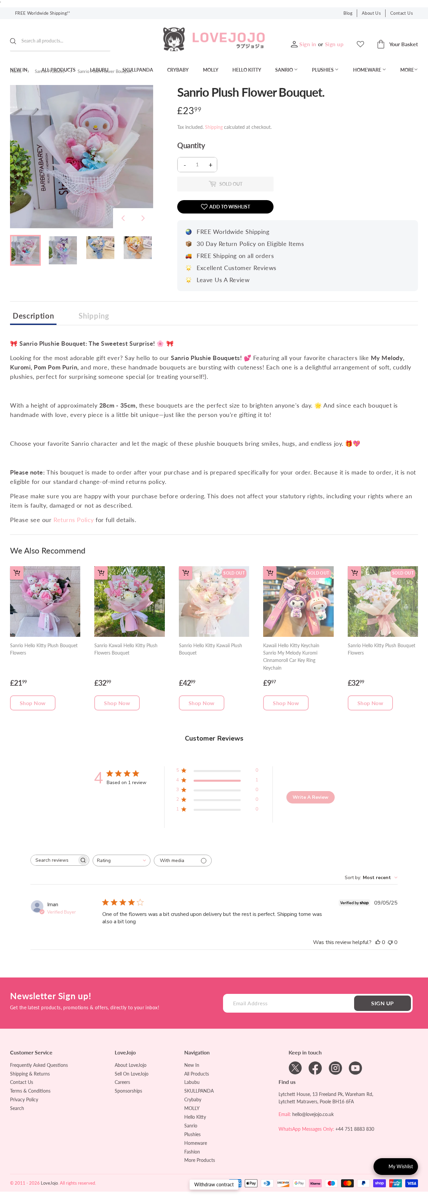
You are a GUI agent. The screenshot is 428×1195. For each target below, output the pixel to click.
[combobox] (121, 860)
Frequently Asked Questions (39, 1065)
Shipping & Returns (30, 1074)
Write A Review (310, 797)
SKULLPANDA (137, 70)
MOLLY (210, 70)
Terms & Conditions (30, 1091)
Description (33, 316)
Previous (123, 218)
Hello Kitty (246, 70)
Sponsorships (128, 1091)
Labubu (99, 70)
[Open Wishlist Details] (360, 44)
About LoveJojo (130, 1065)
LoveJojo (49, 1183)
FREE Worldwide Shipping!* (43, 13)
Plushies (323, 70)
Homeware (367, 70)
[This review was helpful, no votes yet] (378, 942)
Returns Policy (74, 519)
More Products (199, 1160)
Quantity (191, 145)
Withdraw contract (214, 1184)
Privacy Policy (24, 1099)
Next (143, 218)
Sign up (334, 44)
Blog (347, 13)
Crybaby (178, 70)
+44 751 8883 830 (354, 1129)
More (407, 70)
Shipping (214, 127)
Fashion (192, 1152)
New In (18, 70)
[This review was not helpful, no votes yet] (390, 942)
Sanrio (284, 70)
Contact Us (401, 13)
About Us (371, 13)
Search (17, 1108)
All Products (58, 70)
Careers (122, 1082)
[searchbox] (54, 860)
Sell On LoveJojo (131, 1074)
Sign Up (382, 1003)
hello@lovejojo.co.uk (313, 1114)
